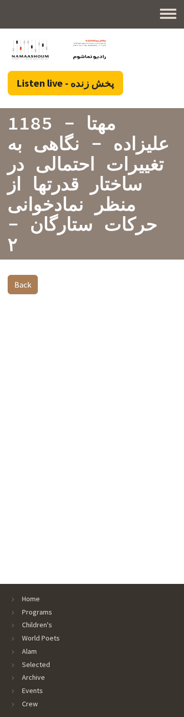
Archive (33, 677)
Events (32, 690)
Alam (29, 651)
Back (22, 284)
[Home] (59, 49)
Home (31, 598)
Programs (37, 612)
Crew (30, 703)
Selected (36, 664)
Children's (37, 624)
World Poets (41, 638)
